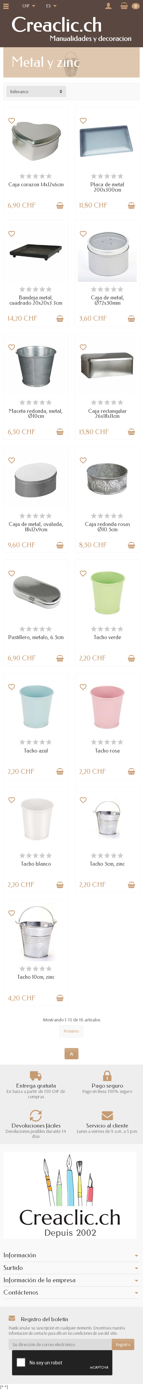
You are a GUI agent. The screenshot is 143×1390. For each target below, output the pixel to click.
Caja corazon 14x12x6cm (36, 184)
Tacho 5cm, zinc (107, 864)
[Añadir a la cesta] (60, 205)
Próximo (71, 1031)
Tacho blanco (36, 864)
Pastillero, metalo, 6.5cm (36, 637)
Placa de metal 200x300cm (107, 187)
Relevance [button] (19, 91)
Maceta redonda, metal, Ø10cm (36, 414)
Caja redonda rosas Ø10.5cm (107, 527)
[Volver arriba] (71, 1054)
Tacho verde (107, 637)
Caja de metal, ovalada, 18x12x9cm (36, 527)
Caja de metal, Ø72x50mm (107, 300)
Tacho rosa (107, 751)
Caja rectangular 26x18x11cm (107, 414)
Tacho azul (36, 751)
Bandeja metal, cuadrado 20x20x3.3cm (35, 300)
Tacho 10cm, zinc (36, 977)
